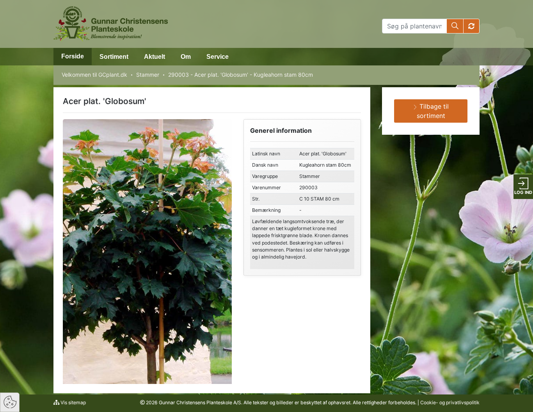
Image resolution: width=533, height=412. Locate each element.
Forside (72, 56)
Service (217, 56)
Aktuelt (154, 56)
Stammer (147, 74)
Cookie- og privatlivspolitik (450, 402)
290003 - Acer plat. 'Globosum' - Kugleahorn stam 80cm (240, 74)
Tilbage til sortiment (433, 111)
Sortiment (113, 56)
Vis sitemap (72, 402)
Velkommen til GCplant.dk (94, 74)
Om (186, 56)
